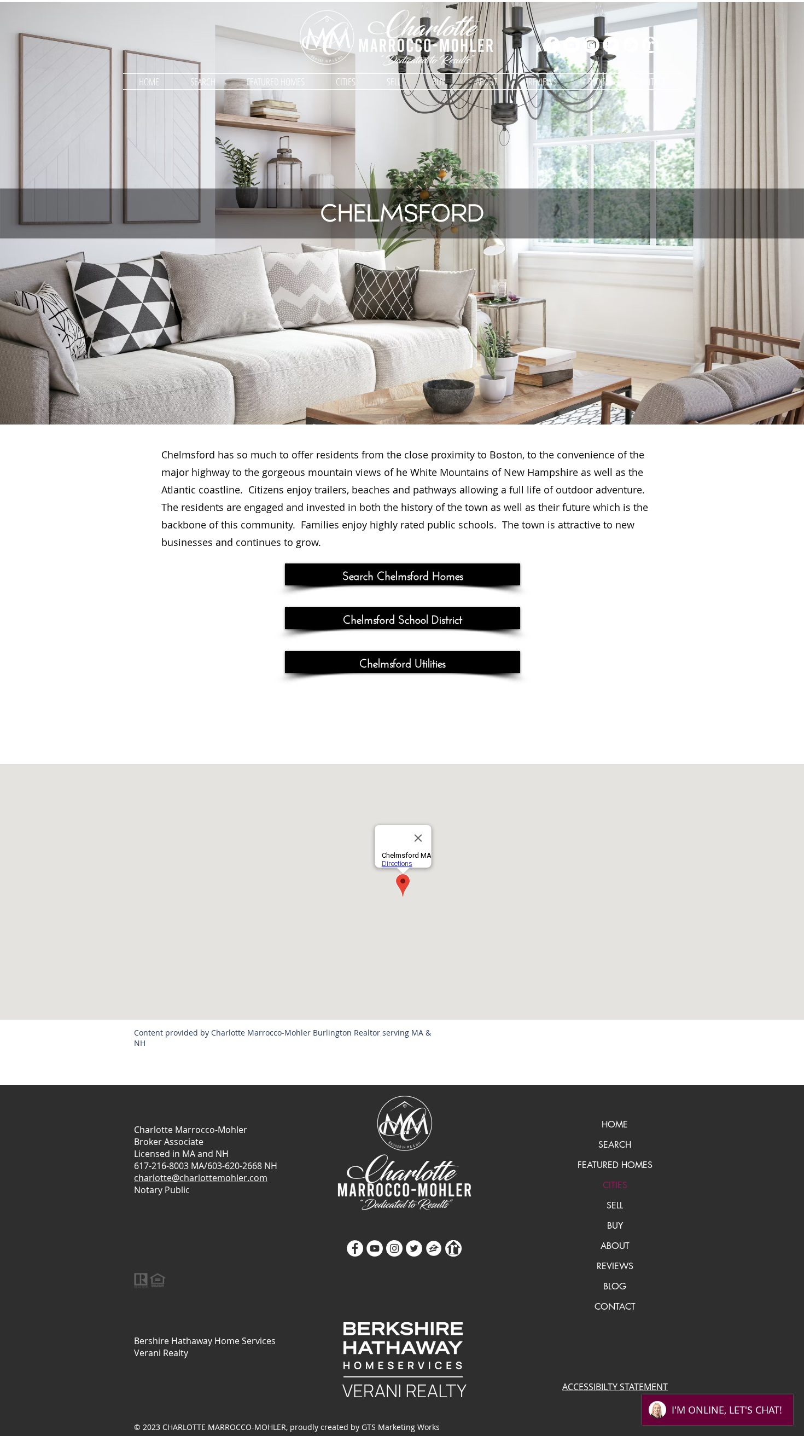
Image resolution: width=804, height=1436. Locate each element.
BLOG (614, 1286)
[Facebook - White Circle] (552, 45)
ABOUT (615, 1246)
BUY (615, 1225)
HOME (615, 1124)
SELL (615, 1205)
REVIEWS (615, 1266)
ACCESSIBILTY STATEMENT (615, 1387)
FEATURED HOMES (615, 1165)
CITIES (615, 1185)
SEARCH (614, 1144)
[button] (345, 81)
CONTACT (615, 1306)
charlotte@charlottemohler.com (200, 1178)
